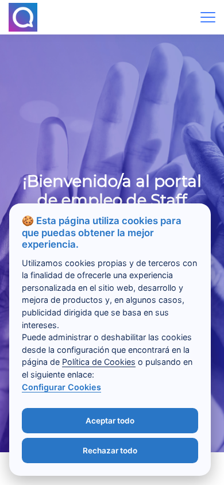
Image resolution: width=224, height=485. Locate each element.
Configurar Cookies (61, 387)
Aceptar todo (110, 420)
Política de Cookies (99, 362)
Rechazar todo (110, 450)
